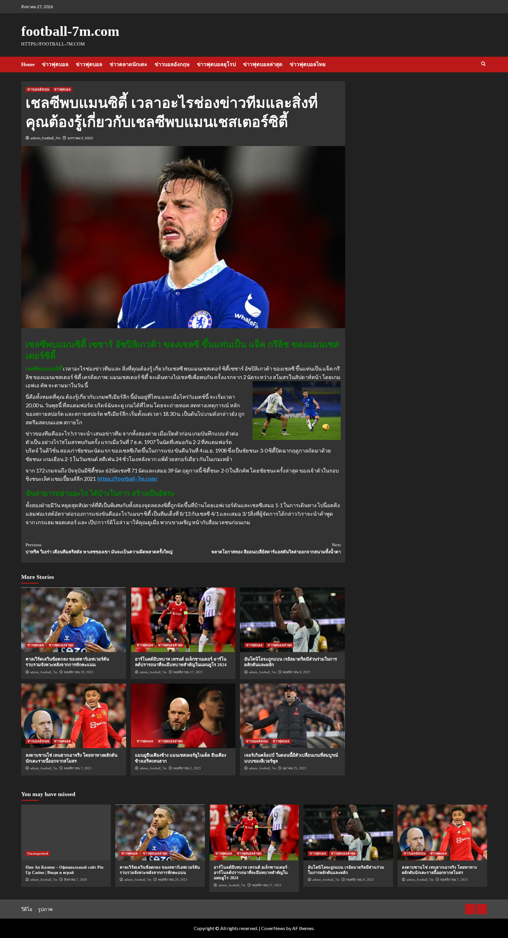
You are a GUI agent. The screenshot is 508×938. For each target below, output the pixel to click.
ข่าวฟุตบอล (55, 64)
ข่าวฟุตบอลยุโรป (216, 64)
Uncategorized (37, 853)
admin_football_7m (46, 138)
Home (28, 64)
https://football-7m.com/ (127, 478)
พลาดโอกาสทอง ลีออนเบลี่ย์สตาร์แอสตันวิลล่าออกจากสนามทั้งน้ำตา (276, 548)
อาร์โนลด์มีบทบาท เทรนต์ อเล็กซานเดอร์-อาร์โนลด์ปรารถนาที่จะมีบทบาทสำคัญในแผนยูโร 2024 (251, 872)
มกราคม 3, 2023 (80, 138)
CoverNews (273, 928)
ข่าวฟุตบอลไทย (308, 64)
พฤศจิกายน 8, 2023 (296, 672)
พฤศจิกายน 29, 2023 (78, 672)
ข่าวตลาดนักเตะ (128, 64)
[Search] (483, 64)
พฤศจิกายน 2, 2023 (187, 768)
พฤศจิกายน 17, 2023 (188, 672)
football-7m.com (70, 31)
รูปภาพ (45, 909)
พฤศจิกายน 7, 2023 (77, 768)
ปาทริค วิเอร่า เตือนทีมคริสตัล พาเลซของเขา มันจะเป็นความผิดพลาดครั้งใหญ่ (99, 548)
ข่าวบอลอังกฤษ (172, 64)
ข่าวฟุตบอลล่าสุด (263, 64)
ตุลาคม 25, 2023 (294, 768)
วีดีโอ (26, 909)
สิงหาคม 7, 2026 (75, 879)
